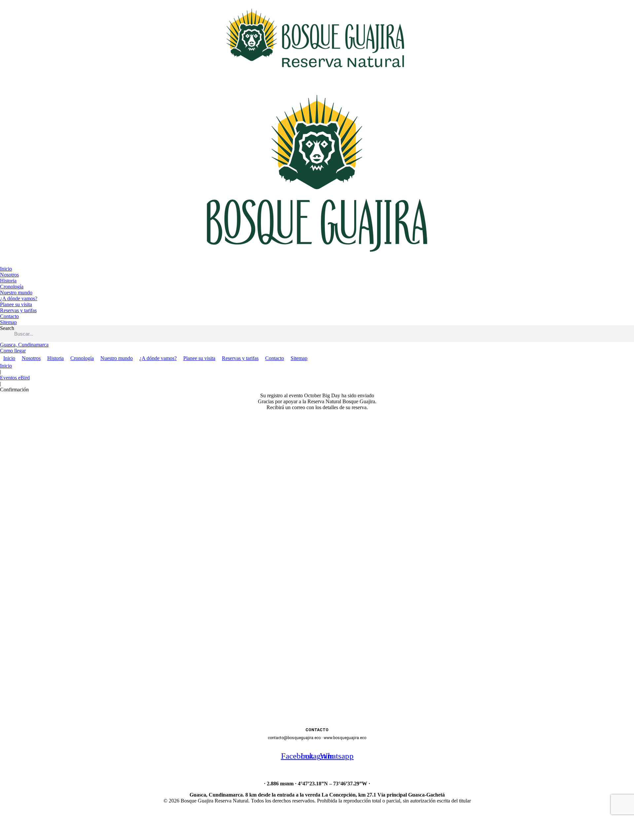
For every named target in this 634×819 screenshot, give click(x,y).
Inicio (6, 366)
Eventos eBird (15, 377)
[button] (327, 630)
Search (7, 328)
